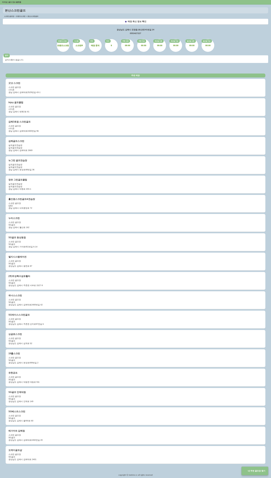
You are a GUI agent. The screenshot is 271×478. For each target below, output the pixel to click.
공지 (6, 55)
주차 (91, 41)
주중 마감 (142, 41)
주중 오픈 (126, 41)
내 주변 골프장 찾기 (256, 471)
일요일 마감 (206, 41)
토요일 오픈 (158, 41)
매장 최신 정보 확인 (137, 21)
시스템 (76, 41)
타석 (107, 41)
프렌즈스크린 (62, 41)
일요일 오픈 (190, 41)
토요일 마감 (174, 41)
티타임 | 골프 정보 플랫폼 (11, 2)
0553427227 (135, 33)
